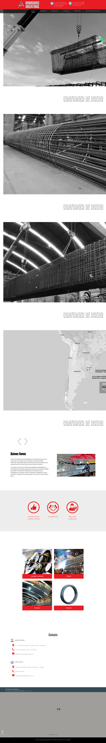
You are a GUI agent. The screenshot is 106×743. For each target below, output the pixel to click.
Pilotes (69, 576)
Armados (37, 608)
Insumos (69, 608)
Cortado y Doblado (37, 576)
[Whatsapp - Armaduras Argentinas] (102, 39)
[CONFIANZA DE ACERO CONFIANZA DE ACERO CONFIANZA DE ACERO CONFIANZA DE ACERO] (53, 46)
